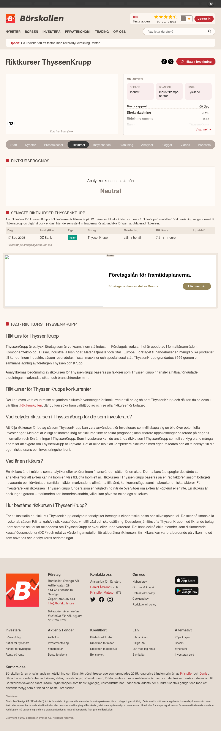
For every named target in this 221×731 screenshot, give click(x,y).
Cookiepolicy (141, 599)
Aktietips (53, 637)
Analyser (147, 144)
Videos (185, 144)
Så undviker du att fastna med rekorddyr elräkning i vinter (54, 42)
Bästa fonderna (57, 654)
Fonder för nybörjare (18, 649)
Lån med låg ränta (144, 649)
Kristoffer (186, 673)
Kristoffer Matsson (102, 592)
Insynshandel (102, 144)
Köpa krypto (182, 637)
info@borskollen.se (61, 603)
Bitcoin (179, 643)
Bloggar (166, 144)
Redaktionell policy (144, 604)
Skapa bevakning (199, 61)
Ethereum (181, 649)
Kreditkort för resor (102, 643)
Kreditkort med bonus (103, 649)
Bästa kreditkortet (101, 637)
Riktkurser (78, 144)
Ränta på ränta (15, 654)
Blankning (126, 144)
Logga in (204, 18)
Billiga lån (139, 643)
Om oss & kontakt (144, 587)
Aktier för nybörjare (17, 643)
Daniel (203, 673)
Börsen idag (13, 637)
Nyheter (30, 144)
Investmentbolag (58, 643)
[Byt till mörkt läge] (186, 18)
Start (13, 144)
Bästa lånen (140, 637)
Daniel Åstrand (100, 587)
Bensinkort (97, 654)
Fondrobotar (55, 649)
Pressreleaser (53, 144)
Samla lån (139, 654)
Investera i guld (184, 654)
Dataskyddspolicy (144, 593)
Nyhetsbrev (140, 581)
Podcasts (204, 144)
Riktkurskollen (31, 405)
